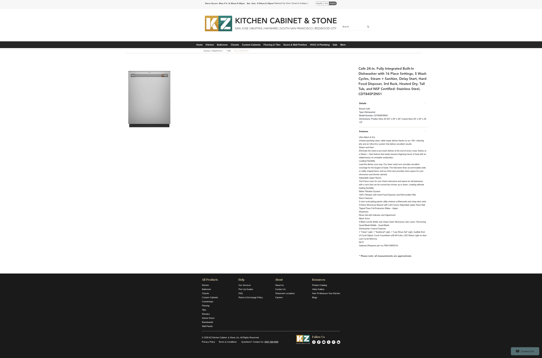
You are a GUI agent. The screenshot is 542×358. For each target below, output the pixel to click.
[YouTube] (323, 342)
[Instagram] (314, 342)
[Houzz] (338, 342)
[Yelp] (328, 342)
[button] (209, 45)
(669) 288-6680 (271, 342)
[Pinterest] (333, 342)
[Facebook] (319, 342)
